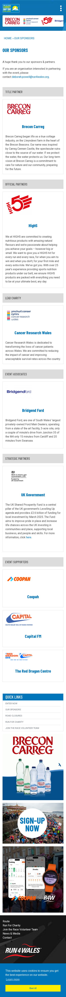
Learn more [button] (13, 979)
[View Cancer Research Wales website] (30, 21)
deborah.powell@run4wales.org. (30, 76)
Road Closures (13, 715)
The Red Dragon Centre (33, 670)
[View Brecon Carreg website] (12, 21)
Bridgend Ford (33, 410)
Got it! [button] (33, 988)
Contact (7, 937)
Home (8, 38)
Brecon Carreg (33, 126)
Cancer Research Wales (33, 332)
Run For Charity (14, 722)
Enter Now (11, 703)
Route (6, 921)
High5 (33, 225)
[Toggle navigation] (61, 8)
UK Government (33, 494)
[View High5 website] (46, 21)
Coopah (33, 596)
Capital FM (33, 636)
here (28, 537)
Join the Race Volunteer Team (22, 728)
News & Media (11, 933)
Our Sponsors (24, 38)
